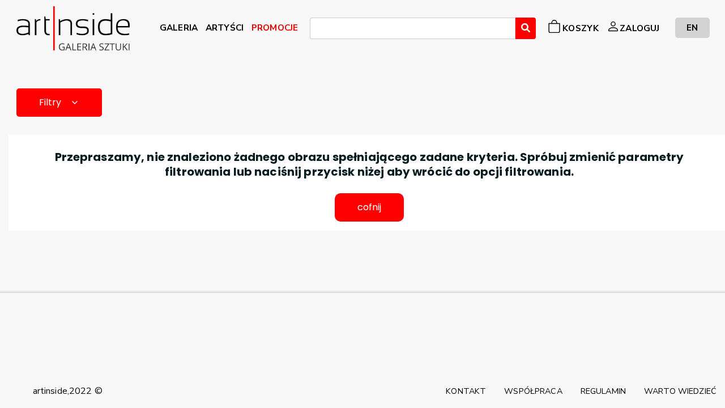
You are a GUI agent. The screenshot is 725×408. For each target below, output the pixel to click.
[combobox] (412, 28)
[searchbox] (316, 30)
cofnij (369, 207)
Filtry (50, 102)
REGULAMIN (603, 391)
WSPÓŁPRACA (533, 391)
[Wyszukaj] (525, 28)
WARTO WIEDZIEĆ (680, 391)
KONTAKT (466, 391)
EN (692, 27)
